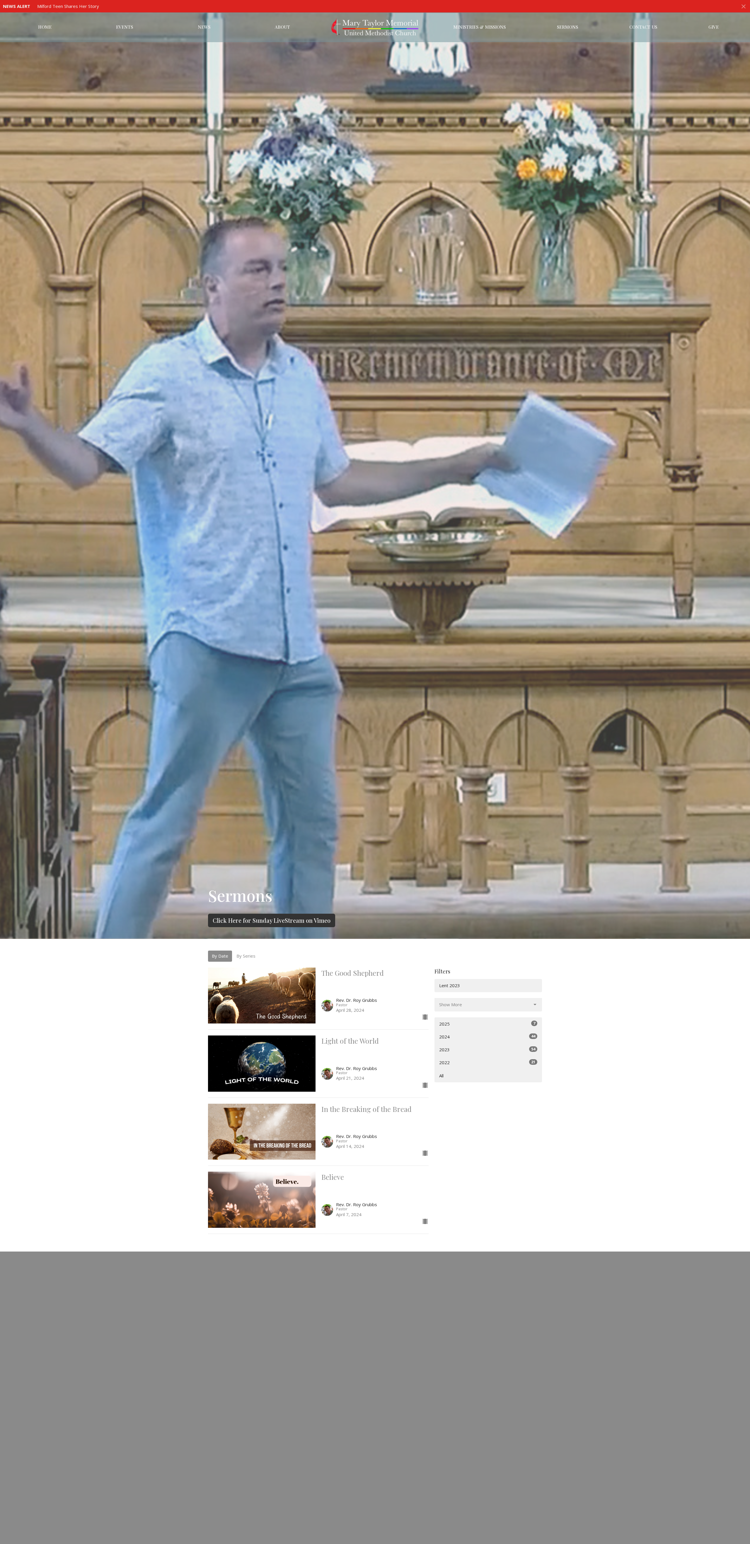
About (282, 27)
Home (45, 27)
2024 (487, 1036)
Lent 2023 (449, 985)
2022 (487, 1062)
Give (713, 27)
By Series (245, 956)
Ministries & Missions (479, 27)
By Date (220, 956)
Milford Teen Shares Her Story (68, 6)
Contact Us (643, 27)
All (441, 1076)
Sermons (567, 27)
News (204, 27)
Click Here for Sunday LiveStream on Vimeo (271, 920)
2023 (487, 1049)
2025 (487, 1024)
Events (124, 27)
